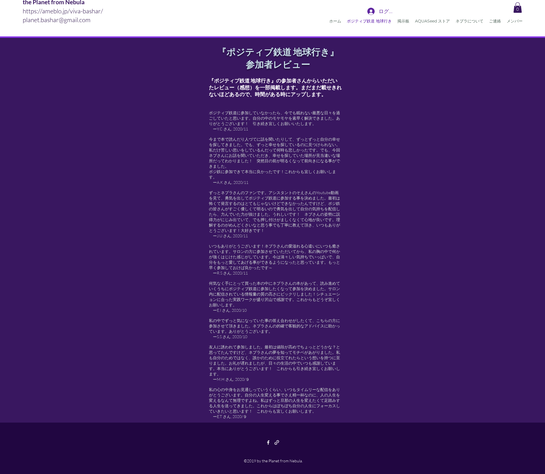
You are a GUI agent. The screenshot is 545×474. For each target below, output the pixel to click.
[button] (517, 7)
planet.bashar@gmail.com (57, 20)
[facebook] (268, 442)
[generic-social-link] (277, 442)
